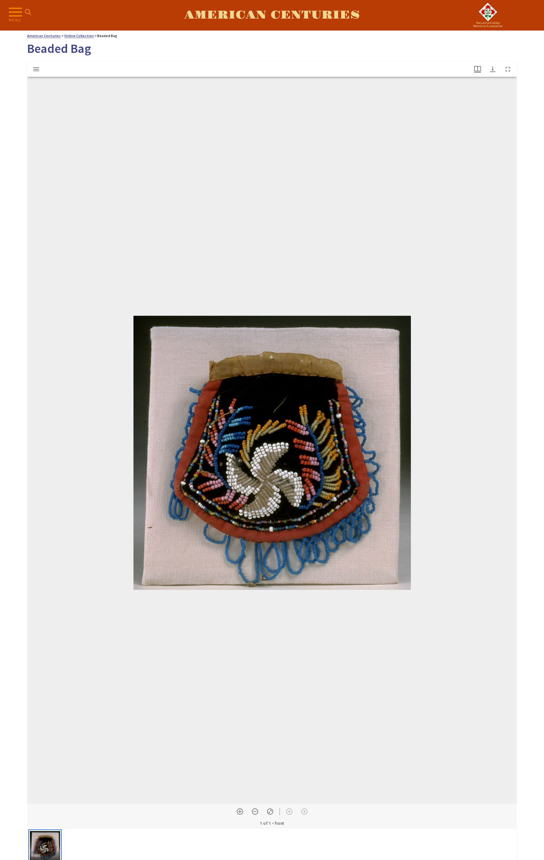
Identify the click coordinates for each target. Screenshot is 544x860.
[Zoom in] (239, 811)
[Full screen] (507, 69)
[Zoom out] (255, 811)
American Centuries (272, 15)
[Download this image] (492, 69)
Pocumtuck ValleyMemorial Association (488, 24)
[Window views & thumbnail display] (477, 69)
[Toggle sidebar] (36, 69)
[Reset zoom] (270, 811)
